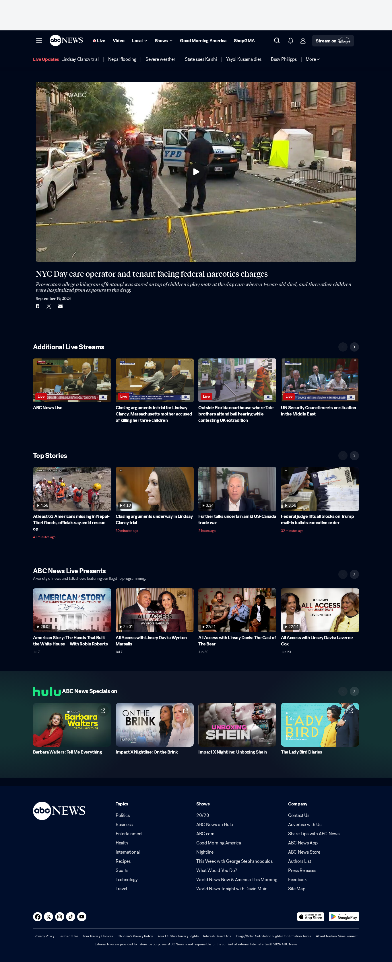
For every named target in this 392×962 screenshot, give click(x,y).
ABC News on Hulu (214, 824)
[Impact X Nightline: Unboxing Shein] (237, 725)
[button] (39, 40)
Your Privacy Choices (98, 936)
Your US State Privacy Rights (178, 936)
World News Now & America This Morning (236, 879)
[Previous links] (343, 691)
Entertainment (129, 834)
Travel (121, 889)
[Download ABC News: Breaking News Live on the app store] (311, 916)
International (128, 852)
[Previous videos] (343, 347)
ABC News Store (304, 852)
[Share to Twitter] (49, 306)
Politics (122, 815)
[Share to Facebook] (37, 306)
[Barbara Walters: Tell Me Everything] (72, 725)
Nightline (205, 852)
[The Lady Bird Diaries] (320, 725)
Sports (122, 870)
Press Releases (302, 870)
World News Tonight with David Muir (231, 889)
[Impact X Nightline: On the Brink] (155, 725)
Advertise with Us (304, 824)
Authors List (299, 861)
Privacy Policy (44, 936)
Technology (127, 879)
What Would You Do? (216, 870)
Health (122, 843)
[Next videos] (354, 347)
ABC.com (205, 834)
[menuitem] (80, 59)
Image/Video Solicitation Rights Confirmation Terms (273, 936)
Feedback (297, 879)
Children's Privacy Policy (135, 936)
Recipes (123, 861)
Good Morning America (218, 843)
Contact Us (298, 815)
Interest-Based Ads (217, 936)
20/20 (202, 815)
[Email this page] (60, 306)
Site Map (296, 889)
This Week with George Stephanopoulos (234, 861)
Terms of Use (68, 936)
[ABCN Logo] (66, 40)
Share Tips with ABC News (313, 834)
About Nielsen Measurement (337, 936)
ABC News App (302, 843)
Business (124, 824)
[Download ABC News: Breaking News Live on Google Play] (344, 916)
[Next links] (354, 691)
